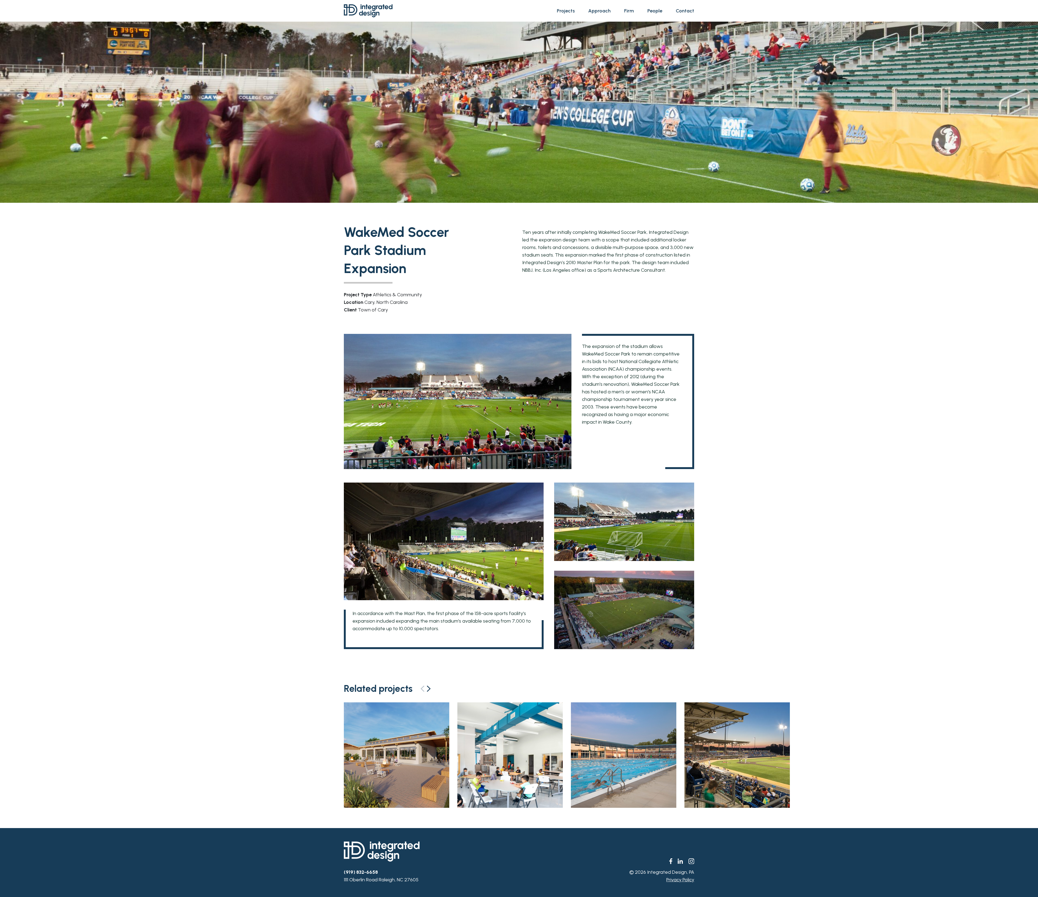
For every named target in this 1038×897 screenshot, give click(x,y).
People (654, 11)
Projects (566, 11)
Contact (685, 11)
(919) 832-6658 (361, 872)
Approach (599, 11)
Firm (629, 11)
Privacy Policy (680, 880)
